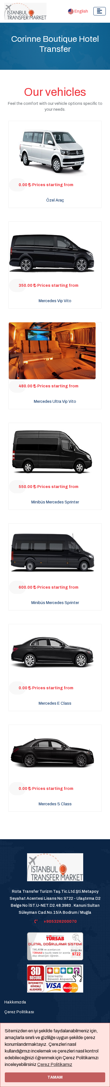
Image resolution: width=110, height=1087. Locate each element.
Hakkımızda (15, 1002)
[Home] (55, 870)
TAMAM (55, 1077)
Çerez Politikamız (54, 1064)
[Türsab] (55, 946)
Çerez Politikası (19, 1012)
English (81, 11)
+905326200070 (60, 921)
